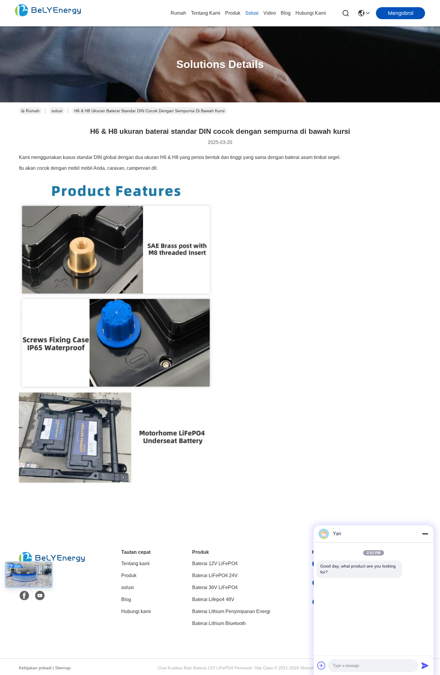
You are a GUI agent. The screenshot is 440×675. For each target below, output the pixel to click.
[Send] (425, 665)
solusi (252, 13)
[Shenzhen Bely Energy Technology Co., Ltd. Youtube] (39, 595)
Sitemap (63, 667)
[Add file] (321, 665)
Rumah (178, 13)
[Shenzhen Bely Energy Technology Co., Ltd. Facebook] (24, 595)
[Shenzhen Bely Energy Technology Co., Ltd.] (48, 13)
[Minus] (425, 533)
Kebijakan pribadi (35, 667)
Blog (286, 13)
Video (269, 13)
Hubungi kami (310, 13)
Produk (232, 13)
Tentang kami (205, 13)
